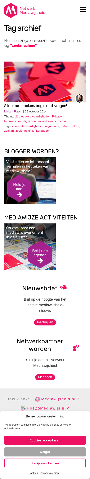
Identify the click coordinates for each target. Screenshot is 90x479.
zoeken (9, 130)
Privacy (57, 116)
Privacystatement (49, 473)
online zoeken (70, 126)
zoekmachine (24, 130)
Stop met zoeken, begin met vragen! (35, 105)
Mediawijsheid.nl (58, 399)
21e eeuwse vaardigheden (32, 116)
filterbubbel (42, 130)
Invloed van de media (51, 121)
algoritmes (52, 126)
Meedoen (45, 377)
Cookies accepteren (45, 440)
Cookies (33, 473)
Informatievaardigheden (20, 121)
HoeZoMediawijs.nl (46, 408)
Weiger (45, 452)
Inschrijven (45, 322)
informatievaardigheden (28, 126)
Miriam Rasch (13, 111)
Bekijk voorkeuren (45, 463)
